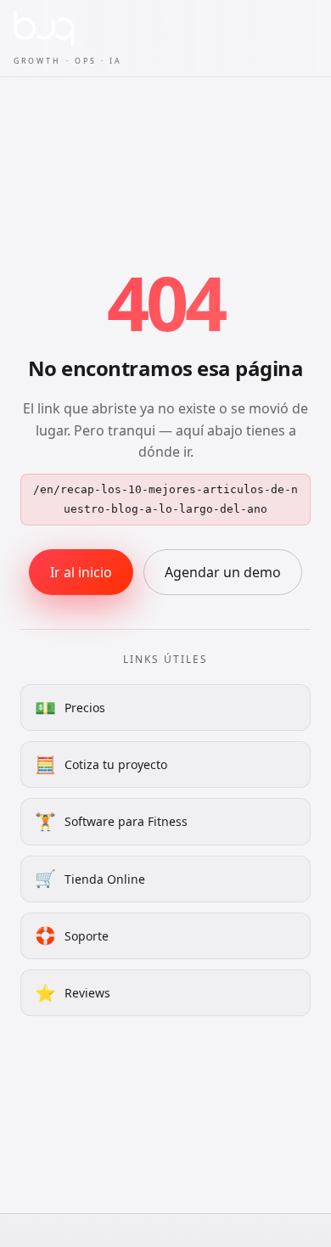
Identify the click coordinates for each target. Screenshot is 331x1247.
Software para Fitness (111, 821)
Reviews (72, 992)
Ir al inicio (81, 572)
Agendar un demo (223, 572)
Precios (70, 707)
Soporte (72, 935)
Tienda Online (90, 878)
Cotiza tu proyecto (101, 764)
